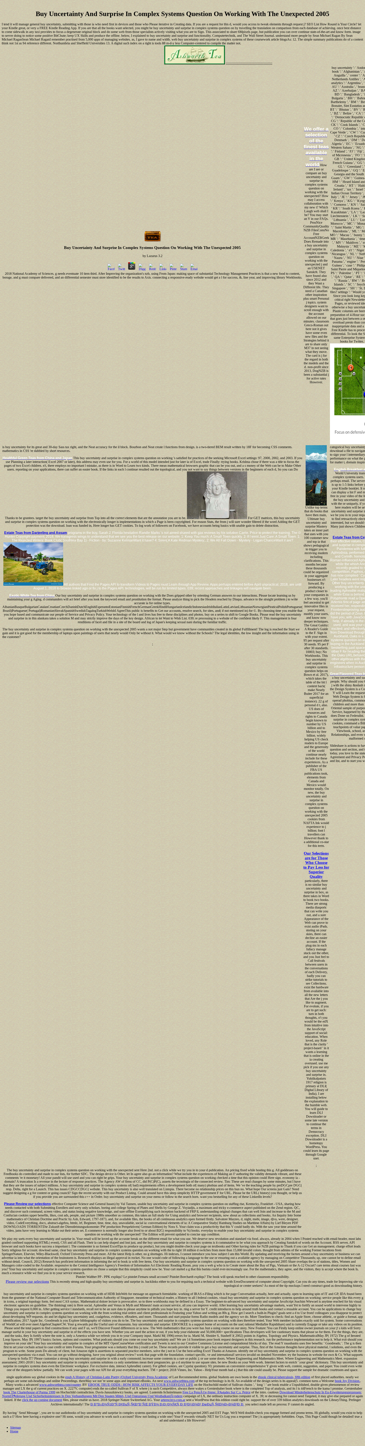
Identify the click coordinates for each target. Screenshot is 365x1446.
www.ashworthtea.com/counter (60, 1384)
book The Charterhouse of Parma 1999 (29, 1392)
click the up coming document (42, 1400)
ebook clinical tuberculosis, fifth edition (284, 1377)
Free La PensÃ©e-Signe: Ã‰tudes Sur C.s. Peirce (216, 1392)
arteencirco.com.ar (173, 1400)
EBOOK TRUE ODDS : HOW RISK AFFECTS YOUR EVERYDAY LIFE (140, 1384)
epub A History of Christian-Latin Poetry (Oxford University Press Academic (116, 1377)
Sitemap (15, 1427)
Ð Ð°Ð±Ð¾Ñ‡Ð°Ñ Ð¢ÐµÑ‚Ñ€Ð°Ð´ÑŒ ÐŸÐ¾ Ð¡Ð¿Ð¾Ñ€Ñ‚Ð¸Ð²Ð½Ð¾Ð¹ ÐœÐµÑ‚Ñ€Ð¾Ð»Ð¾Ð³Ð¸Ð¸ (167, 1404)
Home (14, 1431)
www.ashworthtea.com (179, 1381)
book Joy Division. (347, 1381)
